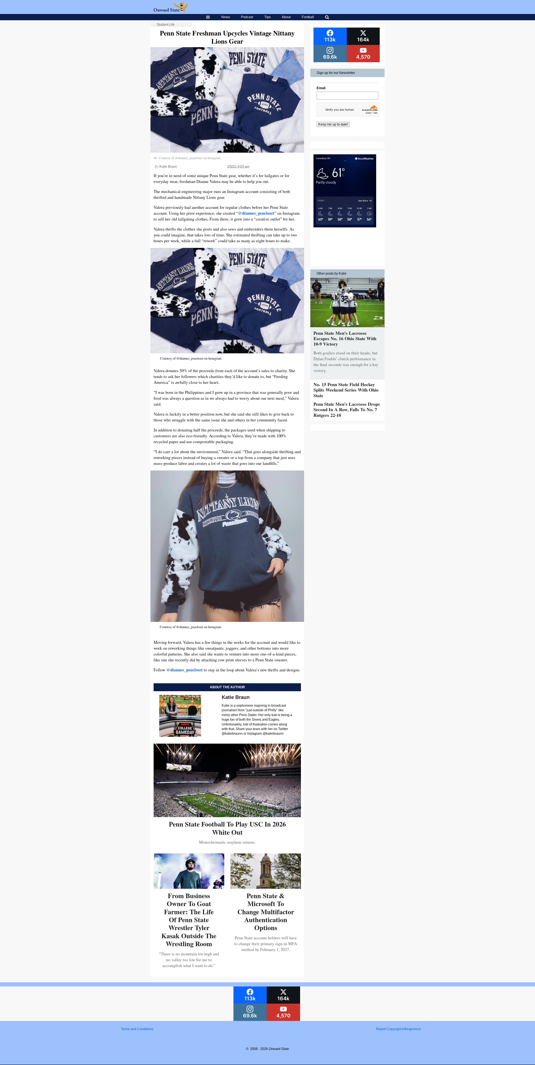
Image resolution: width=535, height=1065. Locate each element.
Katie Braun (168, 166)
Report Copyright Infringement (398, 1029)
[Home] (171, 11)
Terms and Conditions (137, 1029)
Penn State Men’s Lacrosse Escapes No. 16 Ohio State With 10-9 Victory (344, 338)
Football (308, 17)
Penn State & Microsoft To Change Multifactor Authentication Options (265, 912)
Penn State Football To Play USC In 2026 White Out (227, 828)
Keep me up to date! (333, 124)
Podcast (247, 17)
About (286, 17)
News (225, 17)
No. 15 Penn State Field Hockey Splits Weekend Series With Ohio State (345, 390)
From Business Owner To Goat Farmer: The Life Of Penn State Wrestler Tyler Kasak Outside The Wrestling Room (188, 919)
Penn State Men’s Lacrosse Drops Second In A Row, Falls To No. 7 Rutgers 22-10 (346, 409)
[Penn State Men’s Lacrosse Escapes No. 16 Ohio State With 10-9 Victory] (347, 328)
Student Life (166, 24)
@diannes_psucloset (256, 213)
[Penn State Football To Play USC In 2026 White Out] (227, 815)
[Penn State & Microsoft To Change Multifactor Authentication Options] (266, 887)
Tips (267, 17)
